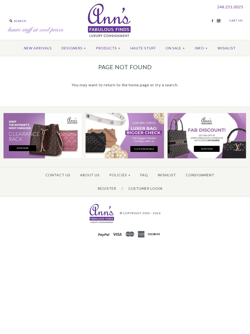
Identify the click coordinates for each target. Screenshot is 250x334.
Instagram (218, 20)
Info (201, 48)
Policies (120, 175)
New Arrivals (38, 48)
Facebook (212, 20)
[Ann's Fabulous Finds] (109, 35)
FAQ (144, 175)
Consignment (200, 175)
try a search (166, 84)
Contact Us (57, 175)
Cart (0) (236, 20)
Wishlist (227, 48)
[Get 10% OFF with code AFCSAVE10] (206, 157)
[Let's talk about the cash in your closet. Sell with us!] (124, 157)
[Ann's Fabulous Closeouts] (42, 157)
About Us (90, 175)
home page (139, 84)
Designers (74, 48)
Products (108, 48)
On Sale (175, 48)
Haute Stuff (143, 48)
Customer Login (145, 188)
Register (107, 188)
